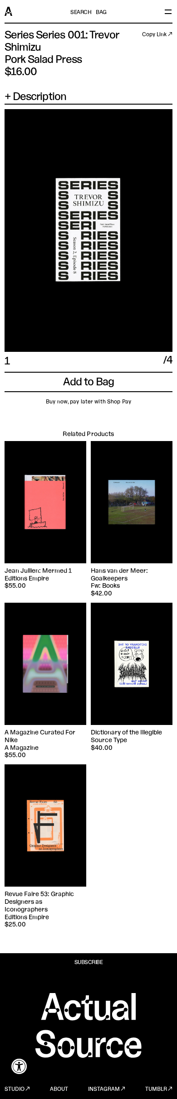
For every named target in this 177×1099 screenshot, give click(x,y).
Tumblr (156, 1089)
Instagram (104, 1089)
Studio (15, 1089)
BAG (101, 12)
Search (80, 12)
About (59, 1089)
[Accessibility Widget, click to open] (19, 1066)
